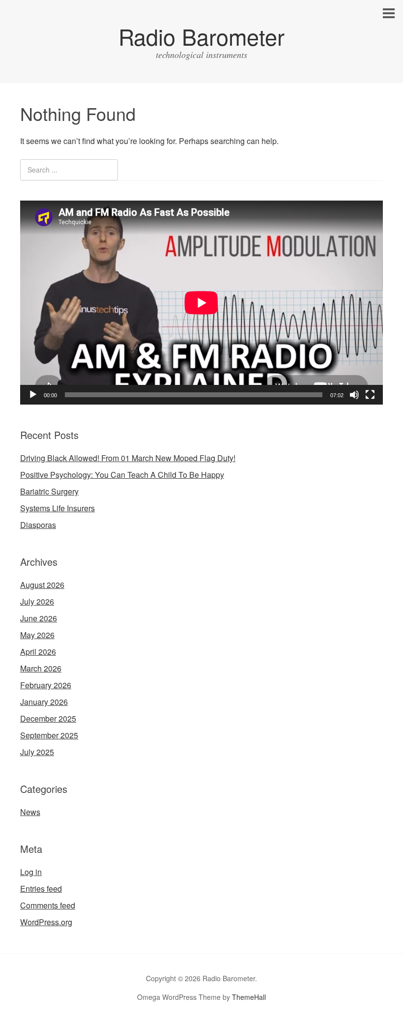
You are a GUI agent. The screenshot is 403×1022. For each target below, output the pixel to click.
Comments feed (47, 905)
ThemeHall (249, 997)
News (30, 812)
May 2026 (37, 635)
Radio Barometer (201, 36)
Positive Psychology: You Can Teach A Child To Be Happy (122, 474)
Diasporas (38, 524)
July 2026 (37, 601)
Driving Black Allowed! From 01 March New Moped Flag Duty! (127, 458)
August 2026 (42, 584)
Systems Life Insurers (57, 508)
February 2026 (45, 685)
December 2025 (48, 718)
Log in (31, 871)
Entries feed (41, 888)
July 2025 (37, 752)
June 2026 (38, 618)
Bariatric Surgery (49, 491)
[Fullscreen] (370, 395)
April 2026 (38, 651)
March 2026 (40, 668)
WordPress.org (46, 922)
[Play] (33, 395)
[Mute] (354, 395)
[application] (201, 303)
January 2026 (44, 701)
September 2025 (49, 735)
